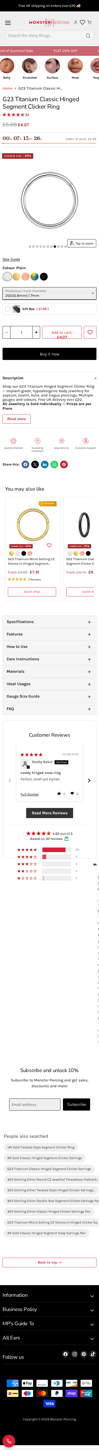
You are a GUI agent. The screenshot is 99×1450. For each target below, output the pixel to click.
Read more (16, 419)
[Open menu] (8, 25)
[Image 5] (44, 247)
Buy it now (49, 354)
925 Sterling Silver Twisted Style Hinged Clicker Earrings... (51, 1190)
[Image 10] (62, 247)
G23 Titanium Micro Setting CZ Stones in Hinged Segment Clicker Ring (31, 561)
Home (8, 88)
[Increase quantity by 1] (36, 332)
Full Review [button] (30, 794)
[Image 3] (37, 247)
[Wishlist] (82, 22)
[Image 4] (41, 247)
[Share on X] (35, 464)
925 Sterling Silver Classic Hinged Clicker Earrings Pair (49, 1211)
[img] (31, 755)
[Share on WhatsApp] (54, 464)
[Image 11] (65, 247)
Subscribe (76, 1104)
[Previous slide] (10, 780)
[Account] (76, 22)
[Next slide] (89, 780)
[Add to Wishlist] (90, 332)
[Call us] (9, 1441)
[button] (14, 115)
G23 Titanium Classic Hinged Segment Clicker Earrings (49, 1169)
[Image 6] (48, 247)
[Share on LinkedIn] (44, 464)
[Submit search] (88, 35)
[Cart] (89, 22)
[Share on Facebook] (25, 464)
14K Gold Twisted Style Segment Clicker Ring (40, 1147)
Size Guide (11, 259)
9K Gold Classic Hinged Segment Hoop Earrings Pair (46, 1233)
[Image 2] (33, 247)
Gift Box (35, 309)
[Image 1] (30, 247)
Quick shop (32, 591)
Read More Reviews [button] (50, 812)
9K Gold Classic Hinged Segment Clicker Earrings (44, 1158)
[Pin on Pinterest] (64, 464)
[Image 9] (58, 247)
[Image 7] (51, 247)
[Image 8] (55, 246)
